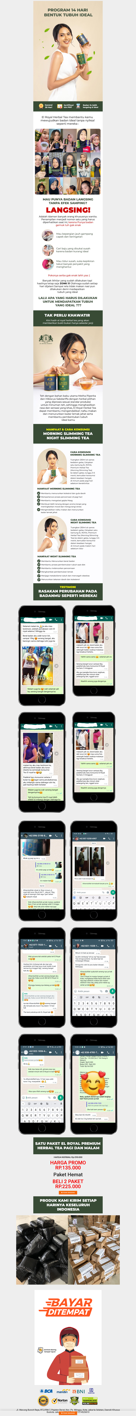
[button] (18, 1250)
